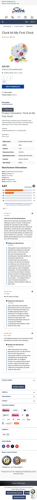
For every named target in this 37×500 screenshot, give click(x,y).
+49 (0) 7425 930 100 (12, 3)
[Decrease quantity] (4, 78)
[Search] (5, 17)
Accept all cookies (19, 497)
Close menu (8, 109)
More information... (21, 489)
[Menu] (2, 21)
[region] (18, 52)
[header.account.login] (25, 17)
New (26, 22)
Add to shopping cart (13, 86)
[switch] (33, 497)
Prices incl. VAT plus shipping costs (12, 69)
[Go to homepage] (18, 10)
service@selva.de (10, 1)
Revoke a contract (18, 386)
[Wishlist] (18, 17)
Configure (28, 493)
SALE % (32, 22)
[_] (18, 52)
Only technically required (14, 493)
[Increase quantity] (11, 78)
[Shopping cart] (31, 17)
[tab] (7, 102)
